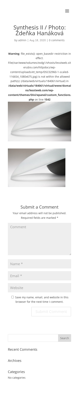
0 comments (57, 40)
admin (22, 40)
